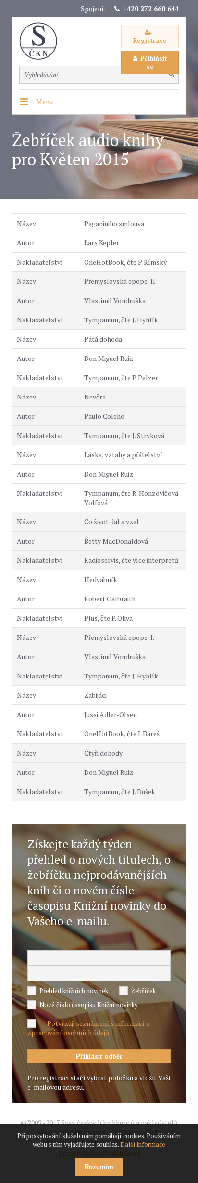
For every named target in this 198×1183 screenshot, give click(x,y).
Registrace (150, 40)
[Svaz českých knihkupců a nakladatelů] (43, 41)
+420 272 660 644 (151, 8)
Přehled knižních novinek (73, 990)
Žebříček (143, 990)
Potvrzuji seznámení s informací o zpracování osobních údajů (88, 1028)
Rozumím (99, 1166)
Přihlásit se (153, 62)
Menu (44, 101)
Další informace (142, 1144)
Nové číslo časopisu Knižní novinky (88, 1004)
